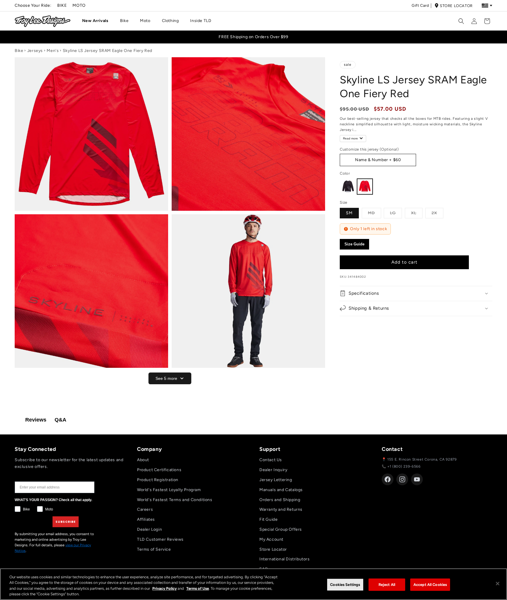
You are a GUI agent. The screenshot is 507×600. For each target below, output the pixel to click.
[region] (253, 584)
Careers (145, 509)
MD (374, 212)
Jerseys (35, 50)
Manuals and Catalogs (281, 489)
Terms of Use (197, 588)
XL (416, 212)
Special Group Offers (280, 529)
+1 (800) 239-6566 (403, 466)
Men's (53, 50)
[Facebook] (387, 479)
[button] (97, 21)
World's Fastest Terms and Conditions (174, 499)
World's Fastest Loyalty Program (169, 489)
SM (349, 212)
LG (396, 212)
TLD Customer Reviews (160, 539)
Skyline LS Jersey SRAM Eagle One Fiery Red (107, 50)
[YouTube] (417, 479)
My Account (271, 539)
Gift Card (420, 5)
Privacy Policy (164, 588)
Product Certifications (159, 469)
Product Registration (157, 479)
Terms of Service (154, 549)
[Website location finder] (487, 5)
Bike (62, 5)
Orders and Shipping (279, 499)
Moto (78, 5)
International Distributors (284, 559)
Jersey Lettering (275, 479)
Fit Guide (268, 519)
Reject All (386, 584)
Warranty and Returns (280, 509)
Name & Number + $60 (378, 159)
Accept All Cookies (430, 584)
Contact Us (270, 459)
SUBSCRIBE (65, 522)
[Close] (497, 583)
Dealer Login (149, 529)
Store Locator (456, 6)
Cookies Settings (345, 584)
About (143, 459)
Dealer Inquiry (273, 469)
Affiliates (146, 519)
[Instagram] (402, 479)
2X (437, 212)
